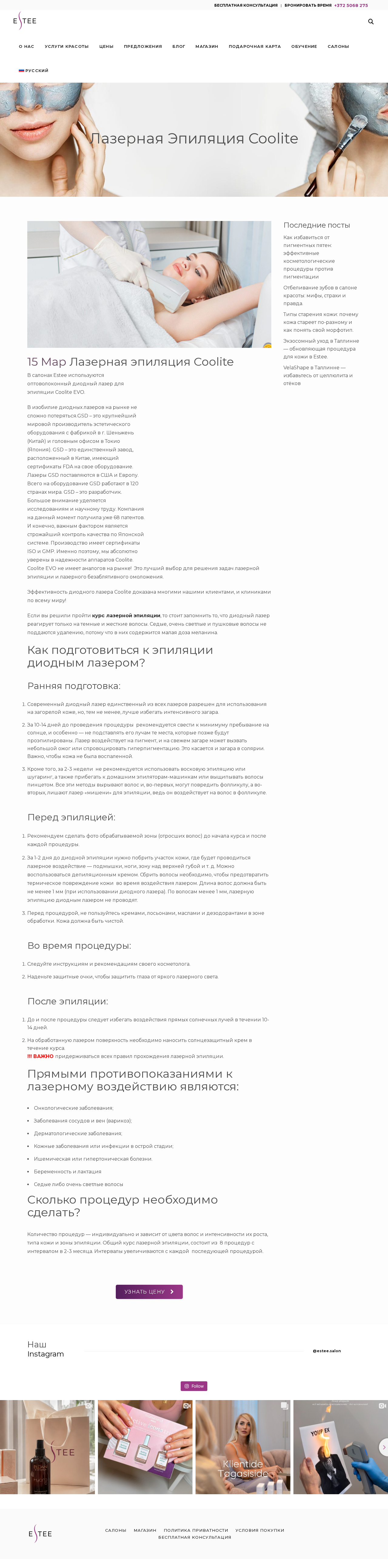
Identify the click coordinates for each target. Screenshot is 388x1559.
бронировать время (308, 5)
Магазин (145, 1530)
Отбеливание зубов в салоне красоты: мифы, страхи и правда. (320, 295)
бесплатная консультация (246, 5)
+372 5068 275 (351, 4)
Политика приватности (196, 1530)
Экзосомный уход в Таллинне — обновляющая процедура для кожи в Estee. (321, 349)
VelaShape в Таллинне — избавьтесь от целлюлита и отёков (318, 375)
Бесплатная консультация (194, 1537)
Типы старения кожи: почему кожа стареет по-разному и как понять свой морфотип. (320, 322)
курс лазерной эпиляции (126, 615)
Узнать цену (145, 1292)
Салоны (115, 1530)
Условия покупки (260, 1530)
